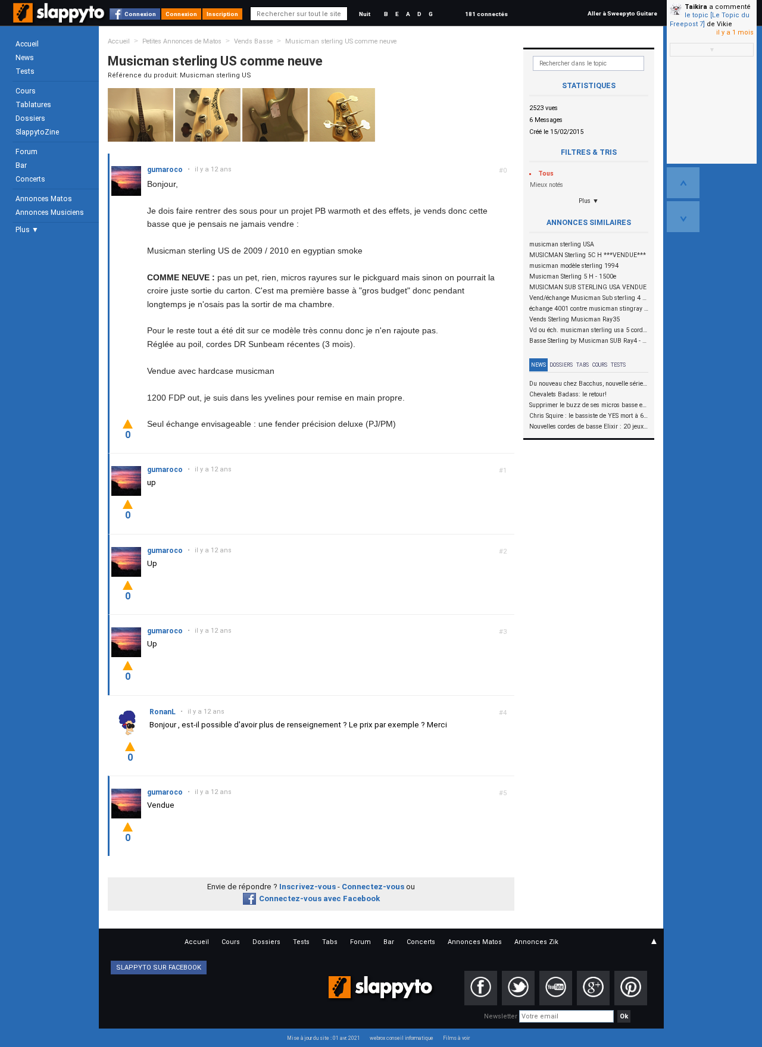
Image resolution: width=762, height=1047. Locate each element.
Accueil (27, 44)
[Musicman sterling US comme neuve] (140, 114)
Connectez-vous (373, 886)
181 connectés (486, 14)
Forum (26, 152)
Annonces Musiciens (49, 212)
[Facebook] (480, 988)
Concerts (30, 179)
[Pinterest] (630, 988)
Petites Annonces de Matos (181, 41)
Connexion (140, 14)
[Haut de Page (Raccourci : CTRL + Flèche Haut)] (683, 182)
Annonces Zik (536, 942)
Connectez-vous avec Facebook (319, 898)
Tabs (582, 365)
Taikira (696, 7)
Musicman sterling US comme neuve (340, 41)
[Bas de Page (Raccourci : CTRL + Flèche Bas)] (683, 216)
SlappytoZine (37, 132)
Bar (21, 165)
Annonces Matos (43, 199)
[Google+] (593, 988)
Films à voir (456, 1038)
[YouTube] (555, 988)
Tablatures (33, 105)
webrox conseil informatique (401, 1038)
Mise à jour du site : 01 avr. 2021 (323, 1038)
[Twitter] (518, 988)
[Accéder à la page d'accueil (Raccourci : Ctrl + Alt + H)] (60, 18)
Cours (25, 91)
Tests (25, 71)
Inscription (222, 14)
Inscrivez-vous (307, 886)
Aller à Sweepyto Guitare (622, 13)
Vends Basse (253, 41)
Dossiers (30, 118)
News (24, 58)
